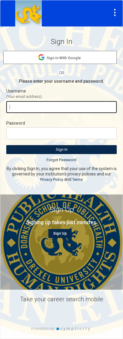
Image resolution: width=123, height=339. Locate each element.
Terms (77, 179)
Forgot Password (61, 160)
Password (15, 123)
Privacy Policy (51, 179)
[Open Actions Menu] (115, 12)
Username (16, 91)
